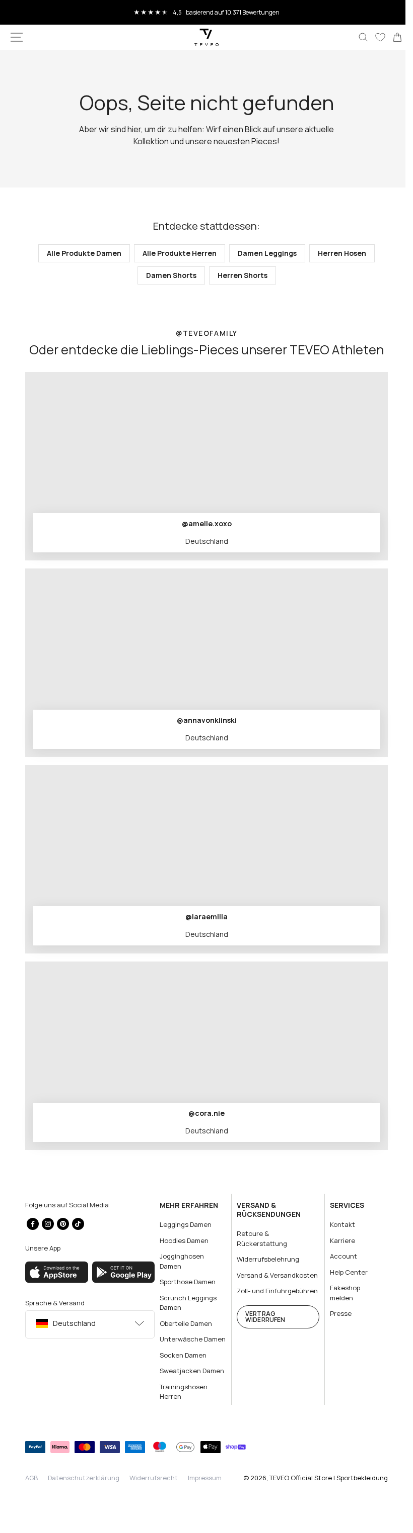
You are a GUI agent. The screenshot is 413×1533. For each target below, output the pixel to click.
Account (337, 1256)
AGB (31, 1487)
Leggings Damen (183, 1224)
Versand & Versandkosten (257, 1279)
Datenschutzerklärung (83, 1487)
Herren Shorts (238, 275)
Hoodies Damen (181, 1239)
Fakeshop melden (339, 1292)
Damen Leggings (263, 253)
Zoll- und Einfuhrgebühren (259, 1305)
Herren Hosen (338, 253)
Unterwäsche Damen (178, 1344)
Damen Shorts (167, 275)
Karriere (336, 1239)
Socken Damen (180, 1364)
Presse (335, 1313)
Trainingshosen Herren (181, 1401)
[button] (16, 37)
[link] (389, 37)
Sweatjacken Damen (189, 1380)
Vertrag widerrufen (261, 1335)
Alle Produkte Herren (176, 253)
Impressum (205, 1487)
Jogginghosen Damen (179, 1261)
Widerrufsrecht (153, 1487)
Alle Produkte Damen (80, 253)
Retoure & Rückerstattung (258, 1238)
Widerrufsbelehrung (264, 1259)
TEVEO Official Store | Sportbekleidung (321, 1487)
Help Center (343, 1271)
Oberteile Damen (183, 1322)
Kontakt (336, 1224)
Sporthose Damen (185, 1281)
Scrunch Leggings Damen (185, 1302)
